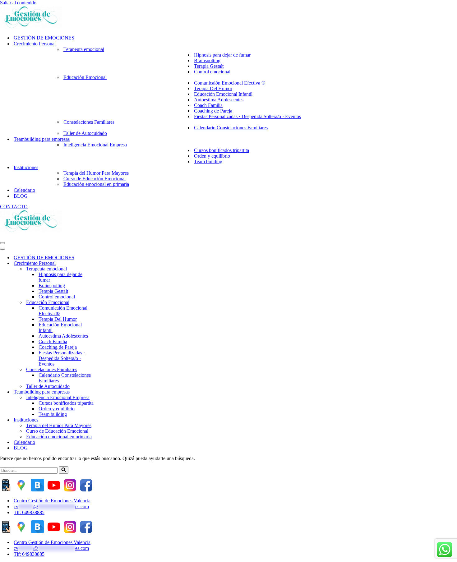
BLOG (21, 196)
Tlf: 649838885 (29, 512)
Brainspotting (207, 60)
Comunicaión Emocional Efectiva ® (229, 82)
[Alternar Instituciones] (109, 420)
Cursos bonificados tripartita (221, 150)
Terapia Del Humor (213, 88)
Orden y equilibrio (212, 156)
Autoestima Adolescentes (218, 99)
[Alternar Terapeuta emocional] (109, 269)
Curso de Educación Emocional (94, 178)
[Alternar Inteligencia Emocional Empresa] (109, 397)
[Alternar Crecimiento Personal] (109, 263)
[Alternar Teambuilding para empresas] (109, 392)
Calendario (24, 190)
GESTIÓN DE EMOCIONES (44, 37)
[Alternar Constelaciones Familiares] (109, 369)
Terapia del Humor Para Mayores (96, 173)
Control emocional (212, 71)
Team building (208, 161)
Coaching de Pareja (213, 110)
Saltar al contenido (18, 2)
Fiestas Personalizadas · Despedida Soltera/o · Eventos (247, 116)
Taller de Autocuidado (85, 133)
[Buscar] (63, 470)
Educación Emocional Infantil (223, 94)
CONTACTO (14, 206)
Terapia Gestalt (209, 66)
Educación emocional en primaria (96, 184)
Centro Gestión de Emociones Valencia (52, 500)
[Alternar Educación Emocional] (109, 302)
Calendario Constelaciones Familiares (231, 127)
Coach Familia (208, 105)
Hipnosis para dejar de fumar (222, 55)
